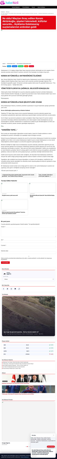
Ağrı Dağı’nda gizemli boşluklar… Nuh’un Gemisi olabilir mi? (15, 365)
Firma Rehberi (25, 7)
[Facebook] (3, 288)
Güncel (7, 11)
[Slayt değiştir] (27, 446)
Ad (2, 239)
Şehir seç (5, 276)
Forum (33, 7)
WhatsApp (21, 66)
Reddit (26, 66)
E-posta (3, 245)
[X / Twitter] (7, 288)
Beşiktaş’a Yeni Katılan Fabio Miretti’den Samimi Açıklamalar (15, 362)
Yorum (3, 226)
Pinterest (31, 66)
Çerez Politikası (41, 7)
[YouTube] (15, 288)
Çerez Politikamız (25, 457)
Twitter (9, 66)
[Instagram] (11, 288)
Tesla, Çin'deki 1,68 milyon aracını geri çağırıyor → (46, 175)
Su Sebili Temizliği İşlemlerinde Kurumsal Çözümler (14, 366)
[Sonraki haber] (53, 298)
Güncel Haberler (16, 7)
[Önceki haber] (50, 298)
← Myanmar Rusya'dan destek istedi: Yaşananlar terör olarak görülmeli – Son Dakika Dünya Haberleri (18, 175)
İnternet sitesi (4, 251)
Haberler (3, 11)
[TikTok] (19, 288)
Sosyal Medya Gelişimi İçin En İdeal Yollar (12, 368)
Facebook (15, 66)
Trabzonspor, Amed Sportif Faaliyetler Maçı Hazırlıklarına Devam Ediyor (18, 363)
